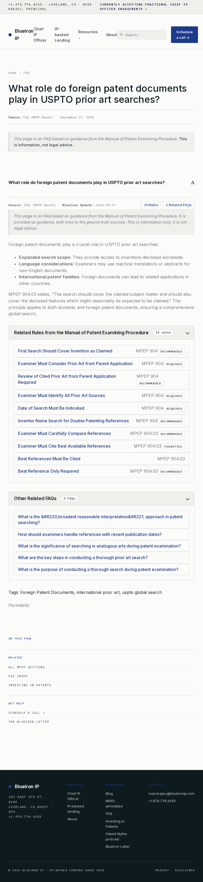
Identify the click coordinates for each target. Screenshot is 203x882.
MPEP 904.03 (22, 294)
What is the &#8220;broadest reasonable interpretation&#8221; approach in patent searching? (100, 519)
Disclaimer (185, 870)
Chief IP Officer (40, 34)
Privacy (162, 870)
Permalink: (19, 605)
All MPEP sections (26, 667)
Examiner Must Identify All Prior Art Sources (61, 395)
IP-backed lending (75, 808)
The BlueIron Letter (28, 722)
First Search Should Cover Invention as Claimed (65, 350)
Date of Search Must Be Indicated (51, 408)
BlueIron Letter (118, 846)
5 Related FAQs (179, 205)
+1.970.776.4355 (162, 801)
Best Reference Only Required (48, 471)
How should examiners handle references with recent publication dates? (90, 534)
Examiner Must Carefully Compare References (64, 433)
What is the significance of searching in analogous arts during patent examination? (99, 546)
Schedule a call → (184, 34)
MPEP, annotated (114, 803)
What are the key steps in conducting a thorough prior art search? (83, 557)
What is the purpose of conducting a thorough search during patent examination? (98, 569)
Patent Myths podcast (116, 836)
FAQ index (18, 676)
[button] (101, 182)
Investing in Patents (29, 685)
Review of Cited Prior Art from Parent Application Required (67, 379)
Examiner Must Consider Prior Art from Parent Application (75, 363)
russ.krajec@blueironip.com (172, 793)
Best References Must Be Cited (49, 458)
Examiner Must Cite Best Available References (64, 446)
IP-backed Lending (62, 34)
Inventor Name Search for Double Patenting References (73, 420)
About (111, 34)
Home (12, 73)
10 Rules (151, 205)
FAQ (26, 73)
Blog (109, 793)
